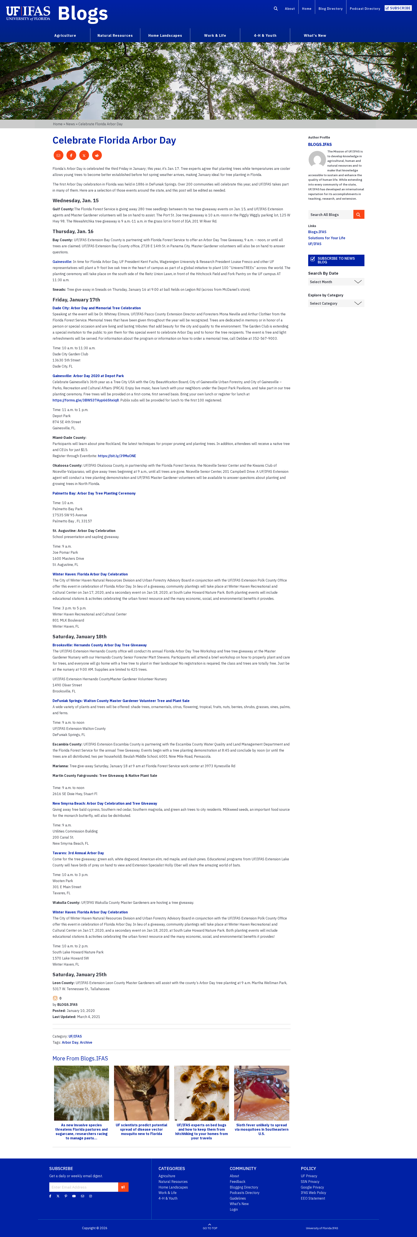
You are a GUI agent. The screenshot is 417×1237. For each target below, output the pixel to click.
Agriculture (167, 1176)
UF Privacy (309, 1176)
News (70, 124)
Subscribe (400, 8)
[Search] (275, 9)
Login (234, 1209)
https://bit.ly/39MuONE (117, 456)
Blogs (82, 12)
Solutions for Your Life (326, 238)
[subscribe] (123, 1187)
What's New (239, 1204)
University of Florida (319, 1228)
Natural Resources (173, 1181)
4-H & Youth (168, 1198)
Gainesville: (62, 261)
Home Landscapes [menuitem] (165, 35)
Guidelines (238, 1198)
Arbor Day (70, 1042)
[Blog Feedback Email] (82, 1196)
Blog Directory (331, 9)
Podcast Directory (365, 9)
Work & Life (168, 1192)
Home (306, 9)
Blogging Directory (244, 1187)
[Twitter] (58, 1196)
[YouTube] (74, 1196)
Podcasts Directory (245, 1192)
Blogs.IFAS (317, 232)
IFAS (335, 1228)
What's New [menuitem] (315, 35)
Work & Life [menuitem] (215, 35)
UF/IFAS (75, 1036)
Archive (86, 1042)
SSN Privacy (310, 1181)
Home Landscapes (173, 1187)
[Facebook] (50, 1196)
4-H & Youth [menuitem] (265, 35)
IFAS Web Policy (313, 1192)
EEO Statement (313, 1198)
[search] (359, 214)
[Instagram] (90, 1196)
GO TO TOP (210, 1228)
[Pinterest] (66, 1196)
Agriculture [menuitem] (65, 35)
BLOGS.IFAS (320, 144)
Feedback (237, 1181)
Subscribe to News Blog (336, 260)
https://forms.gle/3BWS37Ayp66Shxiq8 (86, 400)
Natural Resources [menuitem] (115, 35)
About (290, 9)
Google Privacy (312, 1187)
